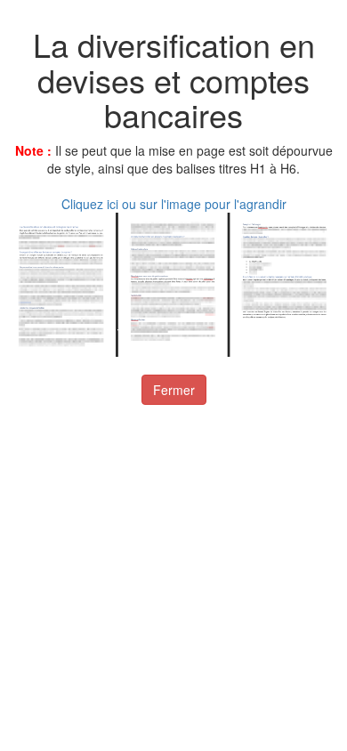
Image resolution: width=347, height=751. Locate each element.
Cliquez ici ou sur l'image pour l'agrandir (173, 204)
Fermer (174, 390)
